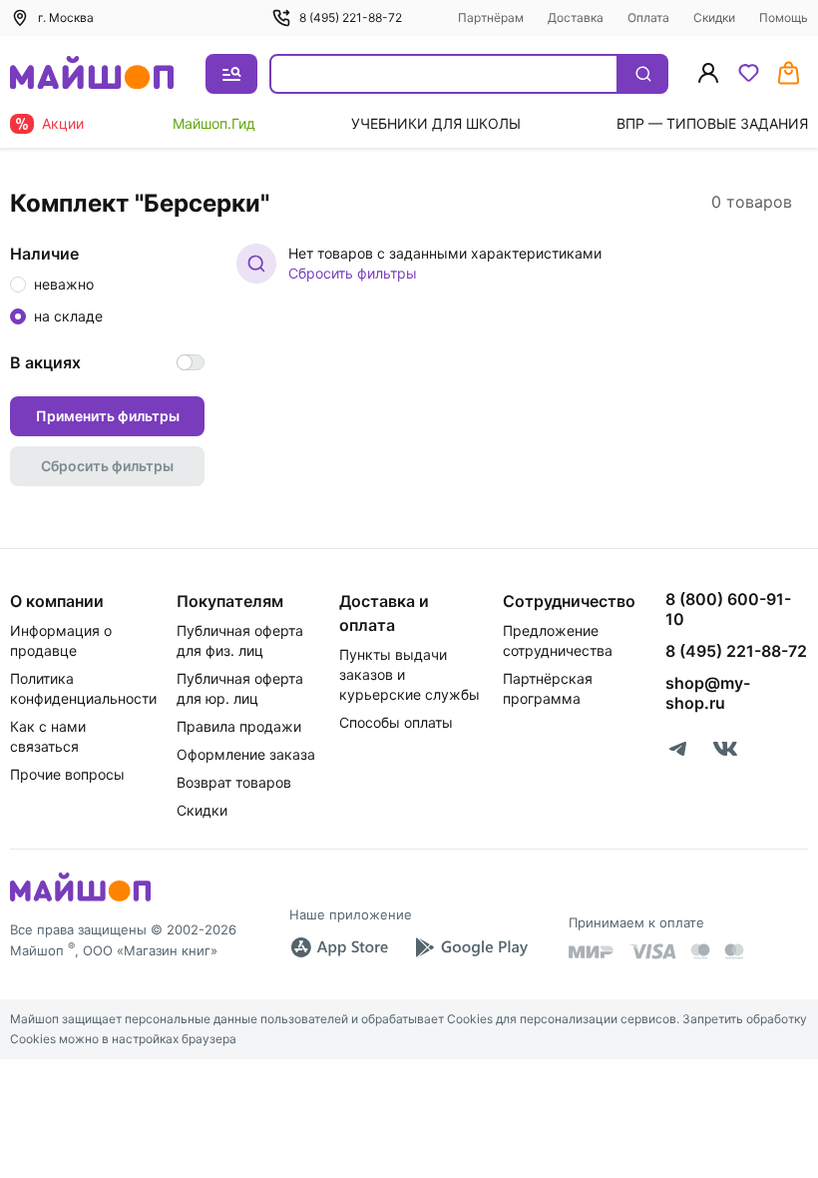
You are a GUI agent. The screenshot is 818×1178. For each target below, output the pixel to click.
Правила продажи (239, 726)
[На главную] (92, 74)
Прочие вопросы (67, 774)
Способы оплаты (396, 722)
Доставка (576, 17)
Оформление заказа (246, 754)
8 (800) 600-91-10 (728, 609)
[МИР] (591, 951)
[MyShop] (80, 899)
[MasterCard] (700, 951)
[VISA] (652, 951)
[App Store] (339, 947)
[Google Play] (471, 947)
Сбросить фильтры (352, 273)
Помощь (783, 17)
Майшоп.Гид (214, 123)
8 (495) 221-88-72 (350, 17)
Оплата (648, 17)
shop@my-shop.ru (707, 693)
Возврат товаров (234, 782)
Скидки (714, 17)
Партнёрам (491, 17)
